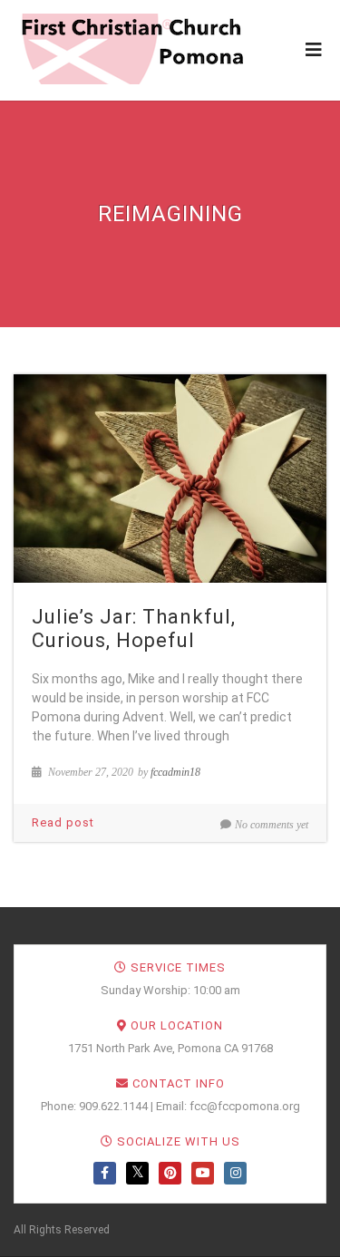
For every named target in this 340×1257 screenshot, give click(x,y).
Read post (63, 822)
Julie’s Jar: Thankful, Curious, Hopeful (134, 628)
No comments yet (271, 824)
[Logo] (131, 49)
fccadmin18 (175, 772)
